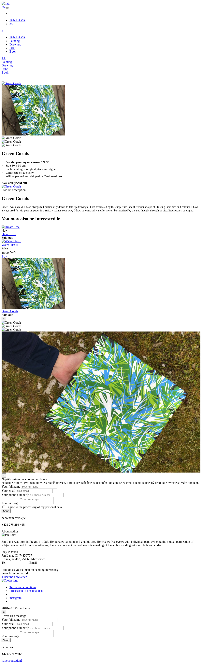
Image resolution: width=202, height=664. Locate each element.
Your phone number (14, 494)
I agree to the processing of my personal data (34, 507)
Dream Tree (9, 234)
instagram (15, 598)
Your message (10, 503)
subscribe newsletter (14, 577)
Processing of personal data (26, 590)
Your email (8, 490)
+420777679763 (17, 562)
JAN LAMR (17, 20)
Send (6, 511)
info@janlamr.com (49, 562)
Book (12, 51)
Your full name (11, 486)
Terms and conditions (22, 587)
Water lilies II (10, 244)
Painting (14, 41)
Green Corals (10, 311)
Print (12, 48)
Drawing (15, 44)
